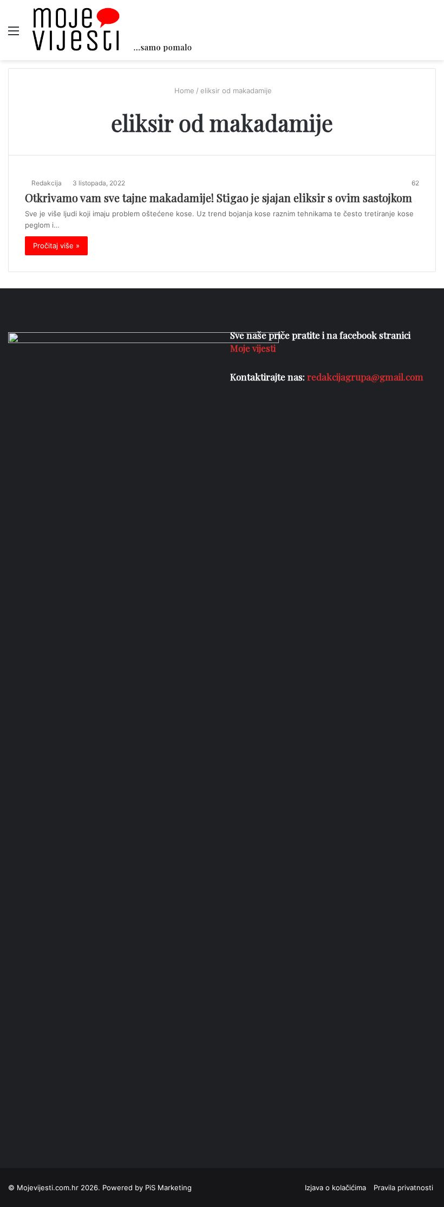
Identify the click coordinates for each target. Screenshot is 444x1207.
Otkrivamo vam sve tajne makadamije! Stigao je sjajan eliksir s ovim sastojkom (218, 197)
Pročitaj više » (56, 245)
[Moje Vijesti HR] (111, 30)
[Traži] (430, 34)
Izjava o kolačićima (335, 1187)
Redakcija (46, 183)
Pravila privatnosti (403, 1187)
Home (183, 90)
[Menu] (13, 34)
